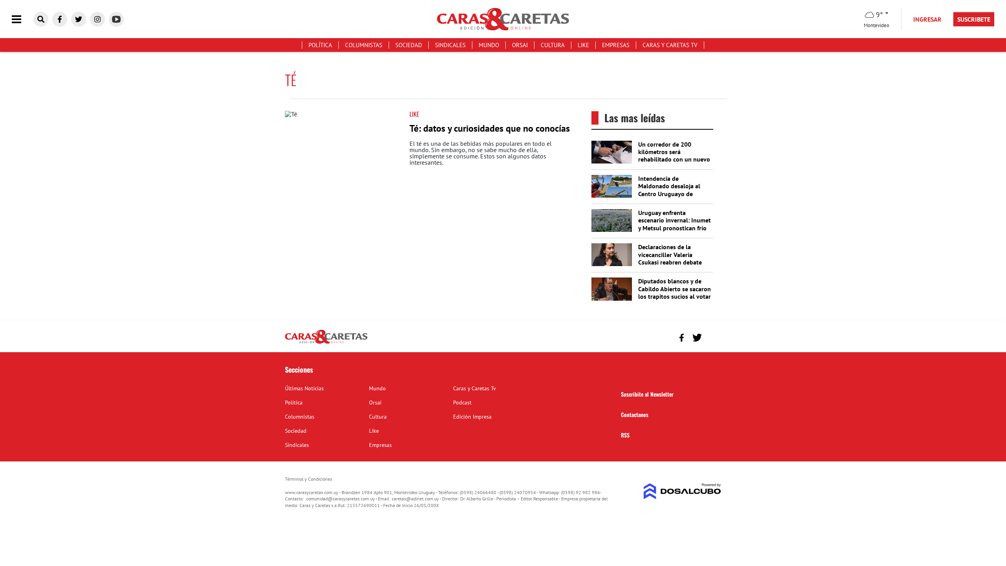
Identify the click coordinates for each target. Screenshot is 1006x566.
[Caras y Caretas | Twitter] (78, 19)
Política (320, 45)
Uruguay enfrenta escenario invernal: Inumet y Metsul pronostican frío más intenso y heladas (674, 224)
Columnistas (363, 45)
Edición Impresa (472, 416)
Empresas (616, 45)
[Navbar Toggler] (22, 19)
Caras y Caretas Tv (670, 45)
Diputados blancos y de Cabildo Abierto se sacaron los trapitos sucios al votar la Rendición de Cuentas (674, 292)
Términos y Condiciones (308, 479)
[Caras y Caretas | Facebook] (59, 19)
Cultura (553, 45)
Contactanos (634, 414)
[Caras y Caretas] (326, 343)
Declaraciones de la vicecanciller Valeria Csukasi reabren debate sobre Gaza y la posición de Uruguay (670, 262)
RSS (625, 435)
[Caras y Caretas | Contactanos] (712, 337)
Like (583, 45)
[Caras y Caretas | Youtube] (116, 19)
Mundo (489, 45)
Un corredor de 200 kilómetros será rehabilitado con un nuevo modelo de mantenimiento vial (674, 159)
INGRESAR (927, 19)
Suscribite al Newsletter (647, 394)
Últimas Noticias (304, 388)
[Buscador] (40, 19)
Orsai (520, 45)
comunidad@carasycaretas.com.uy (340, 499)
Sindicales (450, 45)
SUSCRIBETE (973, 19)
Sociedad (408, 45)
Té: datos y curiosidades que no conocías (489, 128)
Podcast (462, 402)
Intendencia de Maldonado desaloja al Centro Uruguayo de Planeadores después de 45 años (671, 194)
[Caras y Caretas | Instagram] (97, 19)
